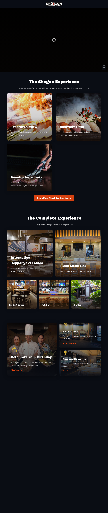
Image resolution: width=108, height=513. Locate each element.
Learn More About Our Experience (54, 198)
